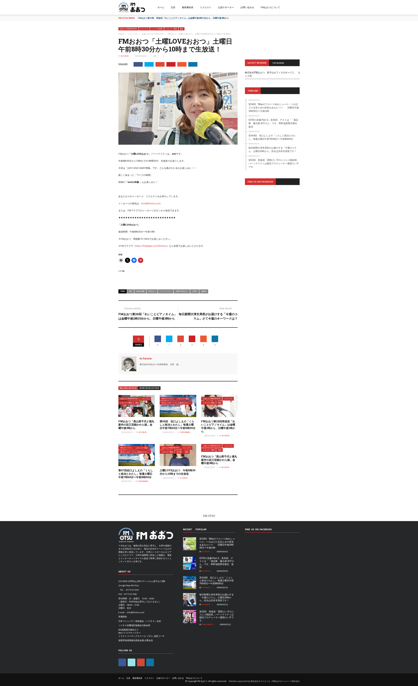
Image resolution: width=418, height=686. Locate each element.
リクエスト (205, 7)
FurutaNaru (185, 432)
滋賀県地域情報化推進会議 (131, 640)
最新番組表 (187, 7)
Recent (187, 529)
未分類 (179, 452)
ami (130, 291)
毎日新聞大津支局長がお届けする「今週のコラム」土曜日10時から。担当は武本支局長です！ (216, 597)
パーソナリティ (165, 291)
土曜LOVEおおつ (182, 291)
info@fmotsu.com (135, 612)
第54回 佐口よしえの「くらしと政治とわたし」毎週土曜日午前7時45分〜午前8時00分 (177, 425)
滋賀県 (203, 291)
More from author (149, 388)
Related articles (128, 388)
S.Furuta (183, 478)
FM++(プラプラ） (168, 399)
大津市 (194, 291)
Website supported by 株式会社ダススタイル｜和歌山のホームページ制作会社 (264, 681)
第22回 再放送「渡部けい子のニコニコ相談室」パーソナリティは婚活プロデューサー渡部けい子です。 (216, 616)
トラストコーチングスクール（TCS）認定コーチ (141, 636)
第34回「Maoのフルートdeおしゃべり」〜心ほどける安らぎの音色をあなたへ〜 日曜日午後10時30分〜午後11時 (217, 543)
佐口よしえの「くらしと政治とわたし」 (176, 403)
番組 (181, 29)
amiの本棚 (140, 291)
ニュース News (157, 29)
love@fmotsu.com (151, 203)
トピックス (144, 29)
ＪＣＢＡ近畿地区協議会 (130, 625)
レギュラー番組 (171, 29)
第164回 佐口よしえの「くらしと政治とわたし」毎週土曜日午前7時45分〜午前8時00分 (216, 580)
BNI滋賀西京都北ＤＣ (128, 629)
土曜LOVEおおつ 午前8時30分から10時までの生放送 (177, 471)
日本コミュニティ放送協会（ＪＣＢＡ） (137, 621)
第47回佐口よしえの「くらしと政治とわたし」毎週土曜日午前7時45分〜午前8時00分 (135, 473)
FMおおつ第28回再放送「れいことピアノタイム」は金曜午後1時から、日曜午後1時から (218, 426)
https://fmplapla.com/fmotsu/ (151, 245)
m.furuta (125, 56)
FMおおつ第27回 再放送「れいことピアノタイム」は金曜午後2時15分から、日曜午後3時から (183, 17)
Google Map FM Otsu (128, 585)
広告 (173, 7)
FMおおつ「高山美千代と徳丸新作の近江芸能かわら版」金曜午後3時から (136, 425)
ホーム (160, 7)
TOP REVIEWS (278, 63)
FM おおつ (202, 681)
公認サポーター (226, 7)
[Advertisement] (272, 227)
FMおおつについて (270, 7)
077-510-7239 (132, 589)
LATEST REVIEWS (257, 62)
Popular (201, 529)
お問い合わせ (247, 7)
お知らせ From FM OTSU (128, 29)
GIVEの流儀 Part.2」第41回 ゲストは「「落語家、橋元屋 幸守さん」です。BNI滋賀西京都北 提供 (216, 563)
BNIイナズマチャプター (129, 632)
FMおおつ (152, 291)
